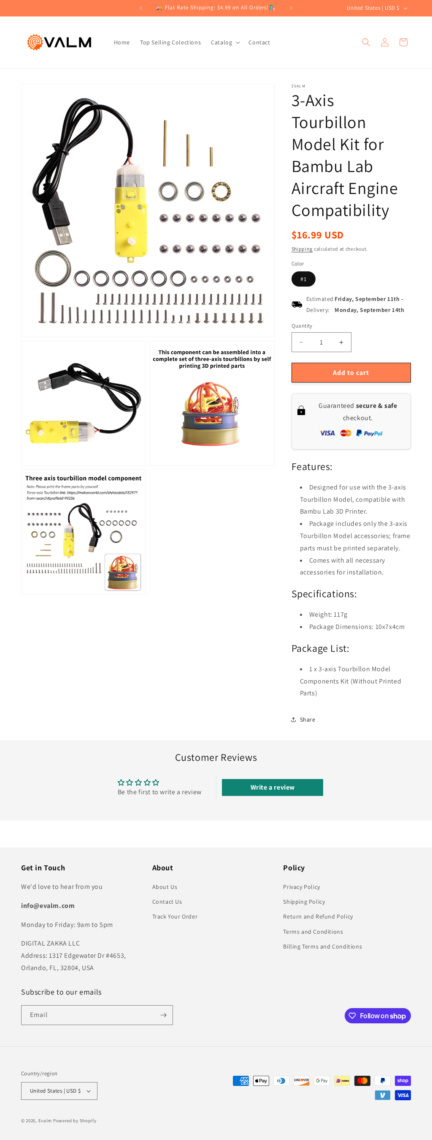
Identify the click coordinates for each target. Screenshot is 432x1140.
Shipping (302, 249)
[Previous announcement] (141, 8)
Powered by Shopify (75, 1121)
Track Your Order (175, 916)
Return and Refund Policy (318, 916)
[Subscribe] (163, 1015)
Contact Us (167, 901)
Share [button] (308, 719)
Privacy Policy (301, 887)
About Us (165, 887)
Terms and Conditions (313, 931)
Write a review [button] (273, 787)
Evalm (45, 1121)
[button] (224, 42)
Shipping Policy (304, 901)
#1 (303, 279)
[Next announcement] (291, 8)
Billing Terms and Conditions (322, 946)
